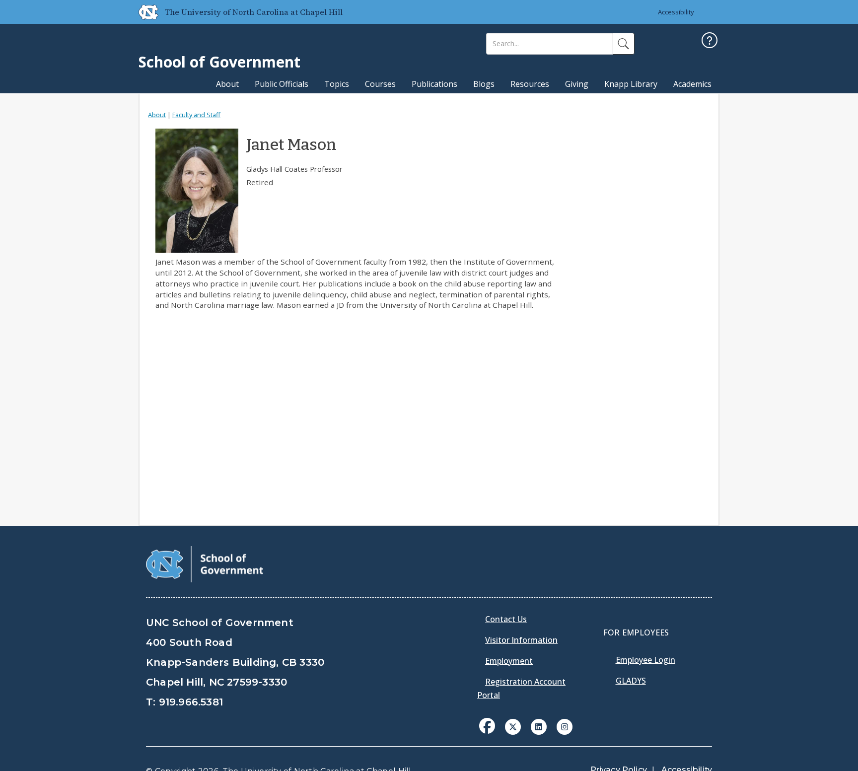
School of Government (219, 62)
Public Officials (281, 83)
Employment (509, 660)
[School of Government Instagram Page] (564, 725)
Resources (529, 83)
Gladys (631, 680)
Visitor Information (521, 639)
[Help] (709, 41)
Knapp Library (630, 83)
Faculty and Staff (196, 114)
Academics (692, 83)
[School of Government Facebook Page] (487, 725)
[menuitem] (490, 733)
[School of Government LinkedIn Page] (539, 725)
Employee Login (645, 659)
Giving (576, 83)
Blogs (484, 83)
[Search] (624, 44)
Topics (336, 83)
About (227, 83)
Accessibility (676, 11)
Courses (380, 83)
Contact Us (506, 619)
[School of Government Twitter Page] (513, 725)
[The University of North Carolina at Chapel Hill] (144, 12)
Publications (434, 83)
